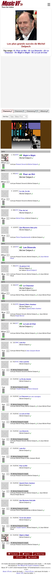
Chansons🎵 (19, 111)
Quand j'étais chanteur (27, 304)
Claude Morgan (21, 389)
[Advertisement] (26, 82)
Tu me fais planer (25, 518)
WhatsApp (40, 554)
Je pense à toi (24, 266)
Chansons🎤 (7, 111)
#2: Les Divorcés (35, 51)
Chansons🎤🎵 (32, 111)
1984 (16, 342)
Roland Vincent (21, 164)
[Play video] (26, 134)
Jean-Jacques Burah (33, 351)
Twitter (27, 554)
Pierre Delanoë (33, 389)
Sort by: (5, 116)
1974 (16, 266)
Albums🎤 (44, 111)
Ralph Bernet (19, 316)
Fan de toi (23, 210)
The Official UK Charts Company (28, 565)
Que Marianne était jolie (28, 228)
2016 (16, 362)
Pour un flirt (29, 174)
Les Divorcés (29, 247)
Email (21, 557)
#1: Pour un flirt (19, 51)
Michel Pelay (20, 218)
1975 (16, 285)
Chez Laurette (24, 362)
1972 (16, 210)
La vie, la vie (24, 191)
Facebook (14, 554)
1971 (16, 173)
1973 (16, 247)
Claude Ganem (21, 527)
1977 (16, 323)
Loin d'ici (22, 342)
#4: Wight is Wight (22, 53)
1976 (16, 304)
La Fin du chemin (25, 379)
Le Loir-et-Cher (29, 324)
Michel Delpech (33, 164)
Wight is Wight (29, 155)
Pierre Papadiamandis (23, 237)
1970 (16, 155)
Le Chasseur (28, 286)
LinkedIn (34, 557)
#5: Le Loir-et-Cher (39, 53)
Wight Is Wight (24, 535)
